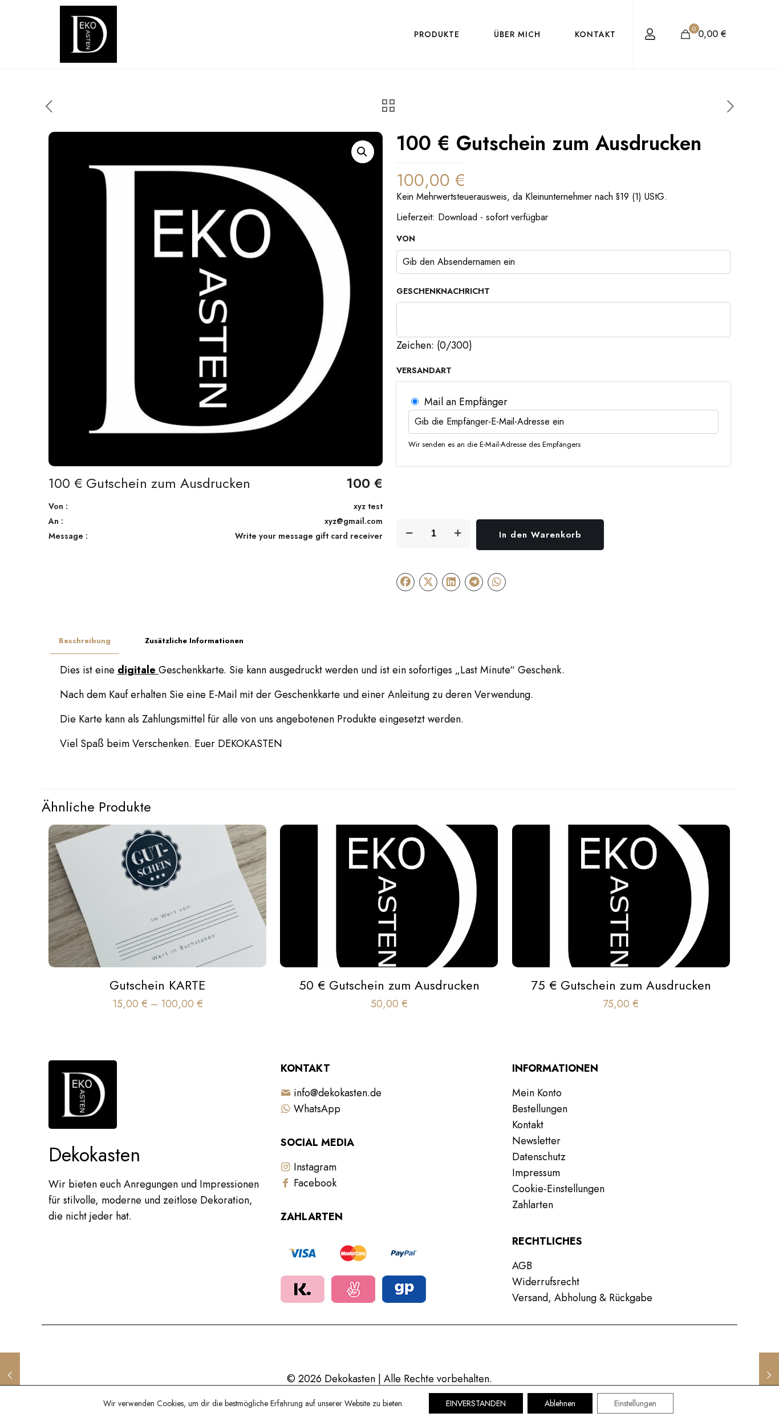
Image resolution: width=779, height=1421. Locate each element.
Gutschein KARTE (157, 985)
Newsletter (536, 1140)
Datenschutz (539, 1156)
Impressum (536, 1172)
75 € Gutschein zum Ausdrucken (621, 985)
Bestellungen (539, 1108)
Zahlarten (532, 1204)
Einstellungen (635, 1403)
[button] (362, 151)
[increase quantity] (458, 533)
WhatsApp (315, 1108)
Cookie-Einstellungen (558, 1188)
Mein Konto (537, 1092)
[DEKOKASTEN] (88, 34)
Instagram (313, 1167)
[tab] (85, 641)
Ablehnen (560, 1403)
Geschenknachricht (443, 291)
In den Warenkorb (540, 534)
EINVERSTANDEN (476, 1403)
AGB (522, 1265)
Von (405, 239)
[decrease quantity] (409, 533)
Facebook (313, 1183)
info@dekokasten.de (336, 1092)
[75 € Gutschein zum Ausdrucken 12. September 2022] (10, 1375)
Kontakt (527, 1124)
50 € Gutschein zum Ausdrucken (389, 985)
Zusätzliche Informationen (194, 640)
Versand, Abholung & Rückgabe (582, 1297)
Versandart (424, 371)
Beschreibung (85, 640)
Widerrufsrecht (545, 1281)
